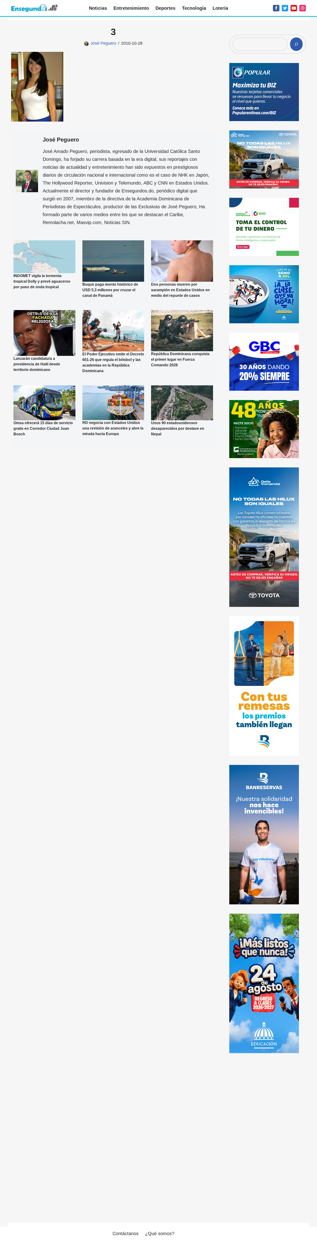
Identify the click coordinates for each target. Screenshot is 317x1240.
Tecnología (194, 8)
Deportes (165, 8)
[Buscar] (296, 44)
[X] (285, 8)
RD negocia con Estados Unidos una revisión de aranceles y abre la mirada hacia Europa (112, 428)
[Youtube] (294, 8)
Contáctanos (126, 1233)
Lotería (220, 8)
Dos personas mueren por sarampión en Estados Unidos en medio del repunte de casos (180, 290)
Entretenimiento (131, 8)
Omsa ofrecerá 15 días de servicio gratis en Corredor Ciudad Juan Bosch (43, 428)
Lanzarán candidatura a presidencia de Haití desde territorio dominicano (36, 364)
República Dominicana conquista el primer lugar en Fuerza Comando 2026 (180, 359)
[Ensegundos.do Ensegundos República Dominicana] (34, 8)
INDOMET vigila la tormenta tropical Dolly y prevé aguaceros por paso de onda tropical (41, 281)
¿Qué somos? (159, 1233)
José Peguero (103, 43)
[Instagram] (302, 8)
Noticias (98, 8)
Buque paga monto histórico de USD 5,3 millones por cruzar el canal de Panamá (110, 290)
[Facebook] (276, 8)
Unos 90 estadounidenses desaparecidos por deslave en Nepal (177, 428)
